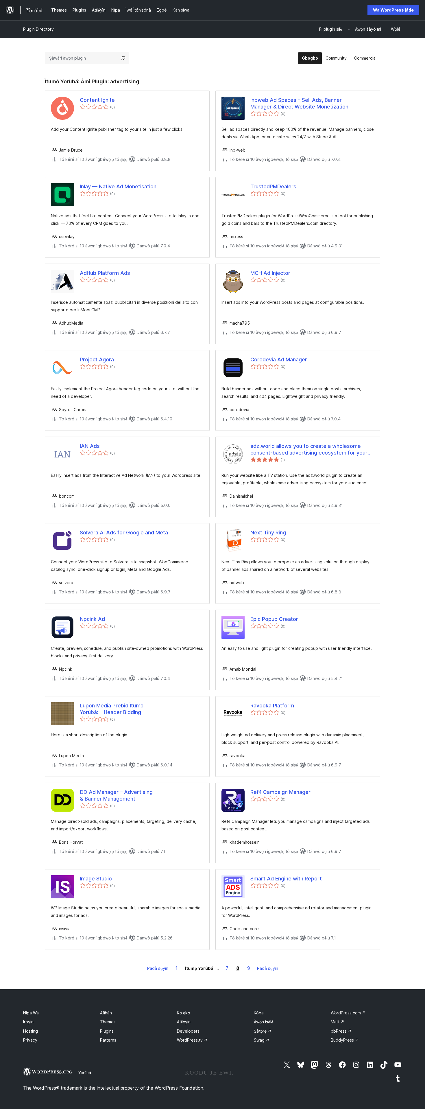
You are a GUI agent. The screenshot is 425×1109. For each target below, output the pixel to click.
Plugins (107, 1031)
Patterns (108, 1040)
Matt (337, 1021)
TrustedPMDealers (273, 186)
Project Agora (97, 359)
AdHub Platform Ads (105, 273)
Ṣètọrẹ (262, 1031)
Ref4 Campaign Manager (280, 792)
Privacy (30, 1040)
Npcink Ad (92, 619)
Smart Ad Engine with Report (286, 879)
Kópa (259, 1012)
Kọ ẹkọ (183, 1012)
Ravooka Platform (272, 705)
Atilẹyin (184, 1021)
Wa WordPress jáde (393, 10)
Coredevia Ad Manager (278, 359)
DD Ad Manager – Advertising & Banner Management (116, 795)
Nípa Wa (31, 1012)
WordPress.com (348, 1012)
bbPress (341, 1031)
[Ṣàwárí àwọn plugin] (123, 58)
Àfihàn (106, 1012)
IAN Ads (90, 446)
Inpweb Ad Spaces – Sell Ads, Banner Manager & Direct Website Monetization (299, 103)
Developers (188, 1031)
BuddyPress (345, 1040)
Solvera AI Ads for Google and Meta (124, 532)
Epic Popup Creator (274, 619)
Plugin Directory (38, 29)
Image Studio (96, 879)
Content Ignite (97, 100)
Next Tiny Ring (268, 532)
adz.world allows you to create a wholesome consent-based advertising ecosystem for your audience (308, 449)
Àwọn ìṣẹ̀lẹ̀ (264, 1021)
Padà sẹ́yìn (157, 968)
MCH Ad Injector (270, 273)
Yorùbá (84, 1072)
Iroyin (28, 1021)
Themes (108, 1021)
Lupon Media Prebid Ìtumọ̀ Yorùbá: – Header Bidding (111, 708)
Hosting (30, 1031)
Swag (261, 1040)
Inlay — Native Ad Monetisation (118, 186)
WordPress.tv (192, 1040)
